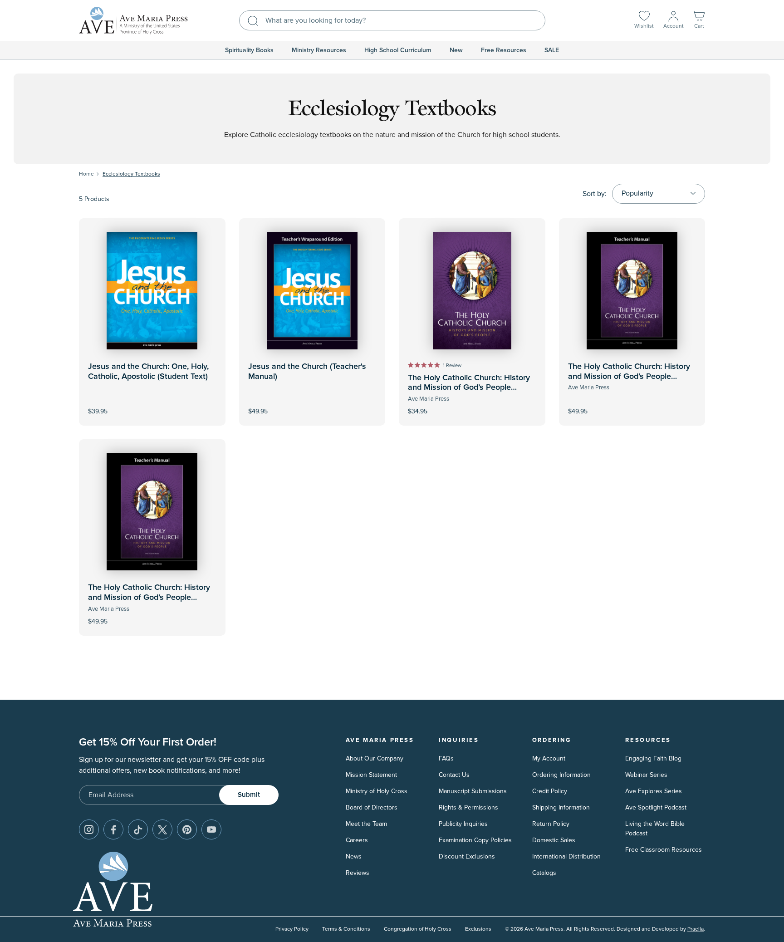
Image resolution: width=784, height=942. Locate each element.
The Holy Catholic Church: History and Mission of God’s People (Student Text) (469, 387)
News (354, 856)
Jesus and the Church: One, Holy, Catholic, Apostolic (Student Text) (148, 372)
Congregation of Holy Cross (417, 929)
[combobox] (392, 20)
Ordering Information (561, 775)
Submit (249, 794)
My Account (548, 758)
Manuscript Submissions (473, 791)
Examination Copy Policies (475, 840)
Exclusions (478, 929)
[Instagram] (89, 829)
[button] (699, 20)
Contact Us (454, 775)
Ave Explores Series (653, 791)
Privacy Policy (292, 929)
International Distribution (566, 856)
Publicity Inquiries (463, 824)
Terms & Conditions (346, 929)
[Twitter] (162, 829)
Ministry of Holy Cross (376, 791)
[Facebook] (113, 829)
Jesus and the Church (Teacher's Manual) (307, 372)
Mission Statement (371, 775)
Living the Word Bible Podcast (655, 828)
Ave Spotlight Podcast (655, 807)
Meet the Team (366, 824)
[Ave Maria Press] (133, 20)
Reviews (357, 873)
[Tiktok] (138, 829)
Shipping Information (561, 807)
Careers (357, 840)
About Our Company (374, 758)
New (456, 50)
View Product (312, 405)
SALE (551, 50)
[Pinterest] (187, 829)
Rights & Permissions (468, 807)
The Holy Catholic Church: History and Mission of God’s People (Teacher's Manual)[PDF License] (149, 597)
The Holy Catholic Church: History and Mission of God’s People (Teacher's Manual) (629, 376)
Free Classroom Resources (663, 850)
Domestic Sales (553, 840)
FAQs (446, 758)
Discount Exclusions (467, 856)
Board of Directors (371, 807)
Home (86, 174)
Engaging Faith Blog (653, 758)
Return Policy (550, 824)
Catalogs (544, 873)
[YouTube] (211, 829)
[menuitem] (249, 50)
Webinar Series (646, 775)
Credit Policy (549, 791)
